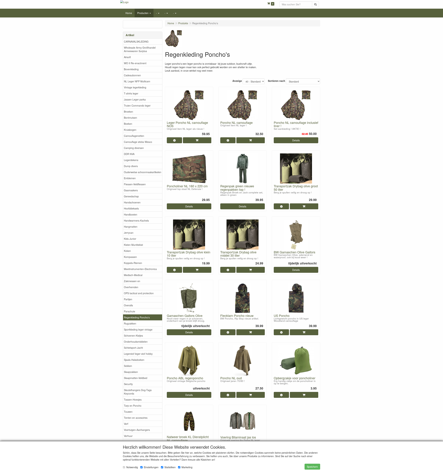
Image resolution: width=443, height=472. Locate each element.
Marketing (187, 467)
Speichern (312, 466)
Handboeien (130, 214)
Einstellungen (151, 467)
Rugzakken (130, 323)
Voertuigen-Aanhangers (137, 430)
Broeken (128, 111)
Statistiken (170, 467)
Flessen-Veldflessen (135, 184)
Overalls (128, 305)
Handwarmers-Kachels (136, 220)
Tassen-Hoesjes (133, 399)
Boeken (128, 123)
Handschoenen (132, 202)
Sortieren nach (276, 81)
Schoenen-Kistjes (133, 335)
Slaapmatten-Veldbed (135, 378)
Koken (127, 251)
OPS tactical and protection (139, 293)
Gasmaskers (131, 190)
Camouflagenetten (134, 136)
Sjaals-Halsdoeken (134, 359)
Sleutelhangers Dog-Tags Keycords (138, 391)
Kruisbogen (130, 129)
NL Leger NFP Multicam (137, 81)
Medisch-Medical (133, 275)
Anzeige (237, 81)
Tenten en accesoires (135, 417)
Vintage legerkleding (135, 87)
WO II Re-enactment (135, 63)
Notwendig (132, 467)
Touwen (128, 411)
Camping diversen (134, 148)
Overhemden (131, 287)
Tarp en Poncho (132, 405)
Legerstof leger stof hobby (138, 353)
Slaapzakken (131, 372)
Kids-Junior (130, 238)
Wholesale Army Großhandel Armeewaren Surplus (140, 49)
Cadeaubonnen (132, 75)
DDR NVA (129, 154)
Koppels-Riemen (133, 263)
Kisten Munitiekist (133, 244)
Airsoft (127, 57)
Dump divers (131, 166)
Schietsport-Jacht (133, 347)
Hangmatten (130, 226)
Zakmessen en (132, 281)
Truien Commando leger (137, 105)
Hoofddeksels (131, 208)
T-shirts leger (131, 93)
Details (296, 140)
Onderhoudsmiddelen (136, 341)
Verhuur (128, 436)
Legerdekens (131, 160)
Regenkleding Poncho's (137, 317)
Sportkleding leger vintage (138, 329)
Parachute (129, 311)
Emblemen (130, 178)
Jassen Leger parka (135, 99)
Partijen (128, 299)
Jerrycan (128, 232)
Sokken (128, 366)
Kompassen (130, 257)
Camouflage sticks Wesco (138, 142)
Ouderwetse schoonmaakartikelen (142, 172)
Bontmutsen (130, 117)
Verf (126, 423)
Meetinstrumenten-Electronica (140, 269)
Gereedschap (131, 196)
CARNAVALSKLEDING (136, 41)
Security (128, 384)
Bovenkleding (131, 69)
